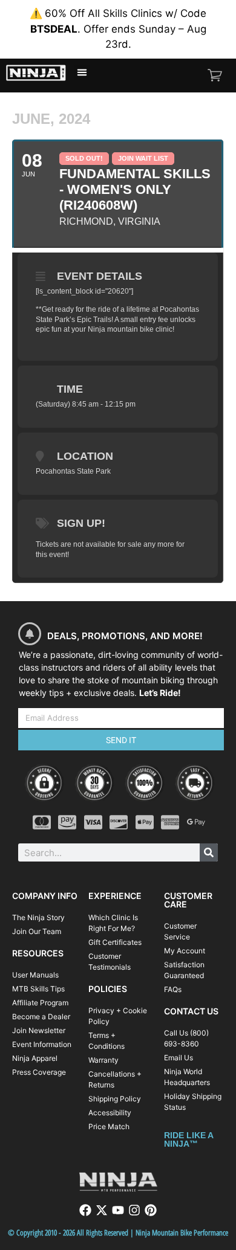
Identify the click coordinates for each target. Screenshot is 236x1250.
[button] (82, 72)
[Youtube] (118, 1210)
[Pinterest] (151, 1210)
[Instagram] (134, 1210)
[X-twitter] (102, 1210)
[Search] (209, 852)
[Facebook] (85, 1210)
